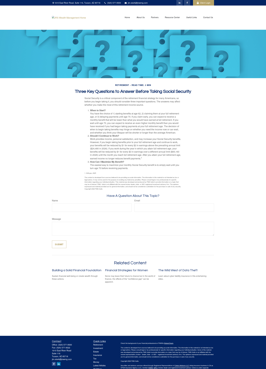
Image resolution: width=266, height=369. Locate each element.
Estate (96, 351)
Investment (98, 348)
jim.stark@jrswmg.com (138, 2)
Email (137, 200)
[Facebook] (187, 3)
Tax (94, 358)
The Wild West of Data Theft (178, 270)
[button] (127, 18)
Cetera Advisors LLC (182, 365)
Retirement (98, 344)
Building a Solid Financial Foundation (76, 270)
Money (96, 362)
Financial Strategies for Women (126, 270)
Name (55, 200)
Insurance (97, 355)
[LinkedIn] (179, 3)
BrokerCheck (168, 343)
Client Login (205, 2)
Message (56, 218)
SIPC (155, 368)
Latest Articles (99, 365)
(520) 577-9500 (114, 2)
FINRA (150, 368)
